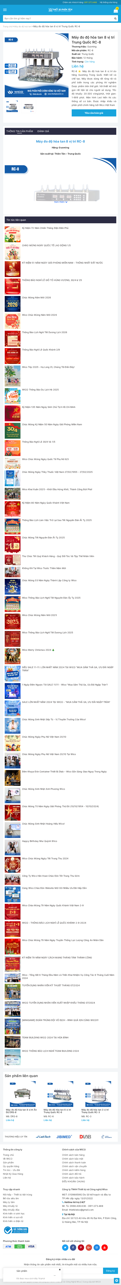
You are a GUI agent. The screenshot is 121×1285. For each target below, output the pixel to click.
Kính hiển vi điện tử (13, 1221)
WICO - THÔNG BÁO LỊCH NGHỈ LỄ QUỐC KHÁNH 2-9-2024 (54, 922)
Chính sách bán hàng (73, 1155)
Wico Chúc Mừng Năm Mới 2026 (39, 315)
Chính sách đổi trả (71, 1173)
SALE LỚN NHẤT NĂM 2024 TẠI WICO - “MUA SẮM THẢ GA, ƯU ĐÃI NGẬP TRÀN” (66, 702)
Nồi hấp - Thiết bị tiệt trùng (17, 1194)
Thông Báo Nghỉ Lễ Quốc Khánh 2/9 (41, 349)
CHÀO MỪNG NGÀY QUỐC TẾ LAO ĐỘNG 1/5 (46, 245)
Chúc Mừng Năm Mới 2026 (36, 297)
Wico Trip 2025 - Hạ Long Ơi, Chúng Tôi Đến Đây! (48, 367)
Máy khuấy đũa (11, 1209)
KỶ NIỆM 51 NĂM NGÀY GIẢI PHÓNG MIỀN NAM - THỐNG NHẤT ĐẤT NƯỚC (62, 262)
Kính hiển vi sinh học (14, 1213)
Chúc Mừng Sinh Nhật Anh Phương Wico (43, 789)
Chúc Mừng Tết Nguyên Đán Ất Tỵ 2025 (43, 537)
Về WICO (7, 1158)
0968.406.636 (78, 1206)
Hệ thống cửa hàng (108, 2)
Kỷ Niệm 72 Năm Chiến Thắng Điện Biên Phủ (45, 228)
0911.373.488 (95, 1206)
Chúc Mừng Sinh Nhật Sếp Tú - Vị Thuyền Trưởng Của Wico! (54, 719)
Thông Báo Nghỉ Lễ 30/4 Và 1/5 (38, 441)
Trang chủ (8, 1155)
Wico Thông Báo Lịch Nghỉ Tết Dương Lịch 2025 (47, 632)
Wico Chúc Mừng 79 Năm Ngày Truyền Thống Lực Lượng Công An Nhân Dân (63, 940)
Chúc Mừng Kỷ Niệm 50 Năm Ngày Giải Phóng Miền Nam (52, 424)
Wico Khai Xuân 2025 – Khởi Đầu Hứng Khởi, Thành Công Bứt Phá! (57, 489)
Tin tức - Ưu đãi (11, 1170)
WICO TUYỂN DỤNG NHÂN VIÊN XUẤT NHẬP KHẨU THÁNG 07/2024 (58, 1002)
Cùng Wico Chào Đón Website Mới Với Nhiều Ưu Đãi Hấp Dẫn (54, 888)
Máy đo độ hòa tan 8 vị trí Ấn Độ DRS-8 (21, 1110)
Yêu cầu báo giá (94, 112)
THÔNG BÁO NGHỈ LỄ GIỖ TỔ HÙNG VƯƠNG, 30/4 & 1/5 (52, 280)
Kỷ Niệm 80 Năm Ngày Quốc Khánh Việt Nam (45, 502)
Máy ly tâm (9, 1202)
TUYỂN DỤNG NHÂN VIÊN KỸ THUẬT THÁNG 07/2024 (51, 985)
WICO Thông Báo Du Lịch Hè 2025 (40, 389)
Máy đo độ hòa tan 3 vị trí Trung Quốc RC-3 (95, 1110)
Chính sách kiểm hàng (74, 1170)
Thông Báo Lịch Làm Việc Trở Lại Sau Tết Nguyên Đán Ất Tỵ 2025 (57, 520)
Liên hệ (7, 1177)
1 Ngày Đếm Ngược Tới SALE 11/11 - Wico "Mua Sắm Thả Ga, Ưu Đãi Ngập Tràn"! (65, 684)
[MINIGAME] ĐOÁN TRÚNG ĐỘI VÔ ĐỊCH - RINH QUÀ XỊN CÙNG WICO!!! (60, 1020)
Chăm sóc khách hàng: (80, 2)
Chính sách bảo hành (73, 1177)
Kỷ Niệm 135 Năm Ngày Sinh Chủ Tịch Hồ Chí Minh (48, 407)
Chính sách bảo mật (72, 1158)
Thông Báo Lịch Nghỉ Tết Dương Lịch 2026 (44, 332)
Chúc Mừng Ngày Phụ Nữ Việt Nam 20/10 (44, 736)
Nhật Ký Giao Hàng (13, 1173)
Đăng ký (110, 1270)
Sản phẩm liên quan (21, 1076)
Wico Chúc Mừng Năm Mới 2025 (39, 615)
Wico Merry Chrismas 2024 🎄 (38, 650)
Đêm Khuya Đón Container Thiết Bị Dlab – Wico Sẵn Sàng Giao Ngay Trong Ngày (64, 771)
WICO (98, 1282)
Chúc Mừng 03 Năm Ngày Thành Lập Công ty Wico (49, 580)
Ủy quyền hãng (11, 1166)
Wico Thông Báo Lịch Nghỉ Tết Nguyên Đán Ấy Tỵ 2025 (51, 597)
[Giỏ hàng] (115, 11)
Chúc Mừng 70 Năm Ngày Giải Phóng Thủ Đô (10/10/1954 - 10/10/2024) (60, 806)
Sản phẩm (8, 1162)
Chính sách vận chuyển (74, 1166)
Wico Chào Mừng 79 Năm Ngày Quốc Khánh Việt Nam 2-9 (53, 905)
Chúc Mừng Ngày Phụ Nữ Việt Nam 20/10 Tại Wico (49, 754)
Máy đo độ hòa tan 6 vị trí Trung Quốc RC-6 (57, 1110)
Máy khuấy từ (10, 1206)
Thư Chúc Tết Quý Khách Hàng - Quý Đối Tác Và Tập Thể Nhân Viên (58, 556)
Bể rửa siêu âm (11, 1198)
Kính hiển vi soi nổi (13, 1217)
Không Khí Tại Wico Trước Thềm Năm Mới (44, 568)
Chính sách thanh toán (74, 1162)
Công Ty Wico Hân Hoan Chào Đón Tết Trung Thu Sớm (51, 875)
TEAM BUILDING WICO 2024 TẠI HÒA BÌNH (45, 1037)
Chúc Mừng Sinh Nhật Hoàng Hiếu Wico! (43, 823)
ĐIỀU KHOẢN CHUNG (73, 1181)
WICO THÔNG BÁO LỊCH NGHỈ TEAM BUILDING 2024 (50, 1051)
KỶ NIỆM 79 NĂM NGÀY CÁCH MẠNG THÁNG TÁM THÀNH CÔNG (57, 957)
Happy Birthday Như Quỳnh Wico (39, 841)
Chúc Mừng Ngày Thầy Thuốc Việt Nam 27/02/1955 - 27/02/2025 (57, 472)
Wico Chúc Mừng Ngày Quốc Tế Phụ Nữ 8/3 (45, 459)
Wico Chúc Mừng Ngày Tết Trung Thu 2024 (45, 858)
